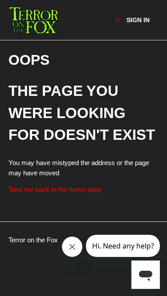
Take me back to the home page (55, 189)
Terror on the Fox (33, 240)
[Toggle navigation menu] (117, 20)
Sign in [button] (138, 20)
